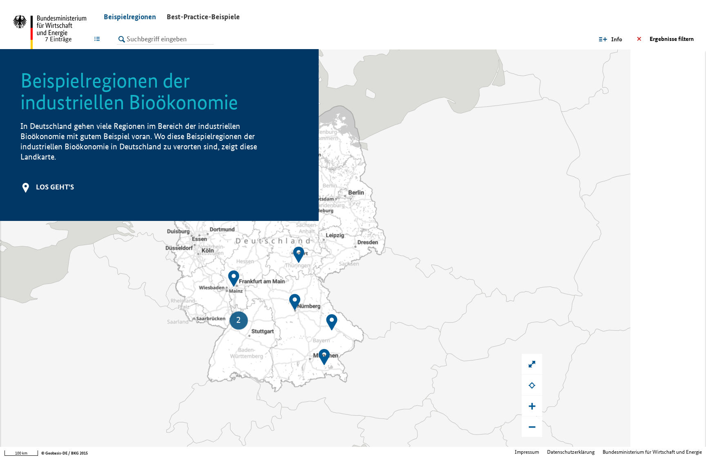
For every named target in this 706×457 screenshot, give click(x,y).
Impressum (527, 452)
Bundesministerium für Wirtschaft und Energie (652, 452)
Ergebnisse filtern (672, 39)
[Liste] (98, 39)
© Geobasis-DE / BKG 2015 (64, 453)
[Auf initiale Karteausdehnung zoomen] (532, 364)
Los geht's (55, 186)
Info (616, 39)
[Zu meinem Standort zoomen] (532, 385)
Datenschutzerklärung (570, 452)
